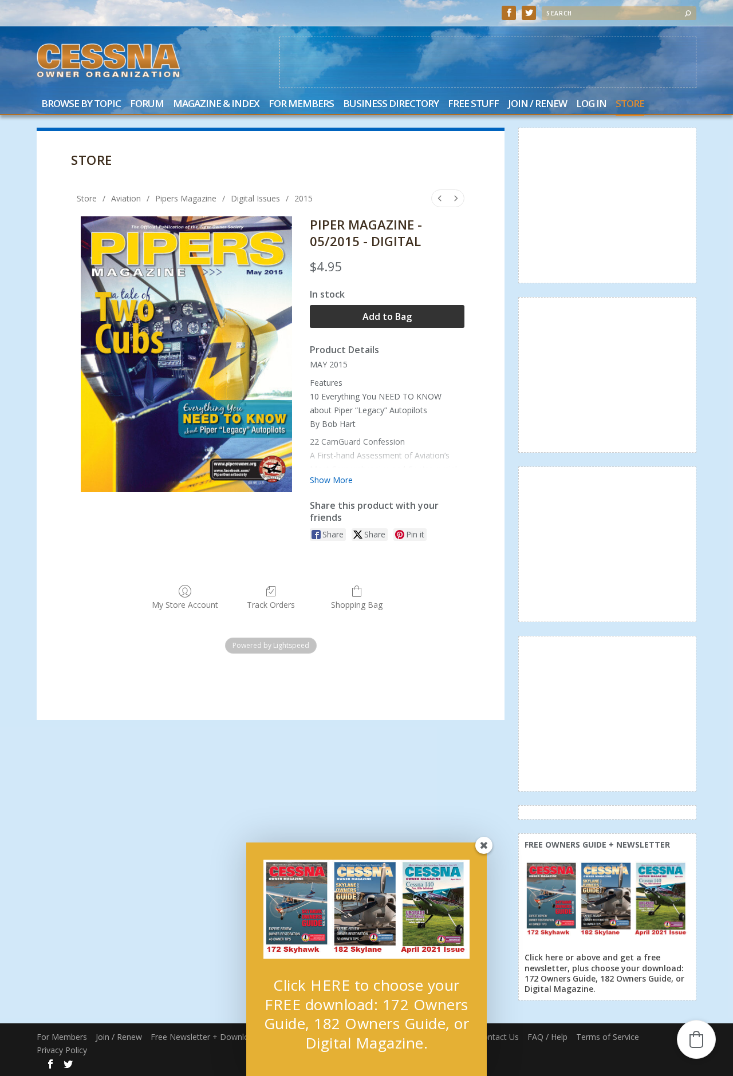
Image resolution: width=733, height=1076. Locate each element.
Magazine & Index (216, 104)
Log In (591, 104)
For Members (301, 104)
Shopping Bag (357, 604)
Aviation (126, 198)
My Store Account (185, 604)
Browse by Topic (81, 104)
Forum (147, 104)
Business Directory (391, 104)
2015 (303, 198)
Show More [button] (331, 479)
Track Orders (271, 604)
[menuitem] (440, 198)
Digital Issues (255, 198)
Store (630, 104)
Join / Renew (537, 104)
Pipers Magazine (185, 198)
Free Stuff (473, 104)
